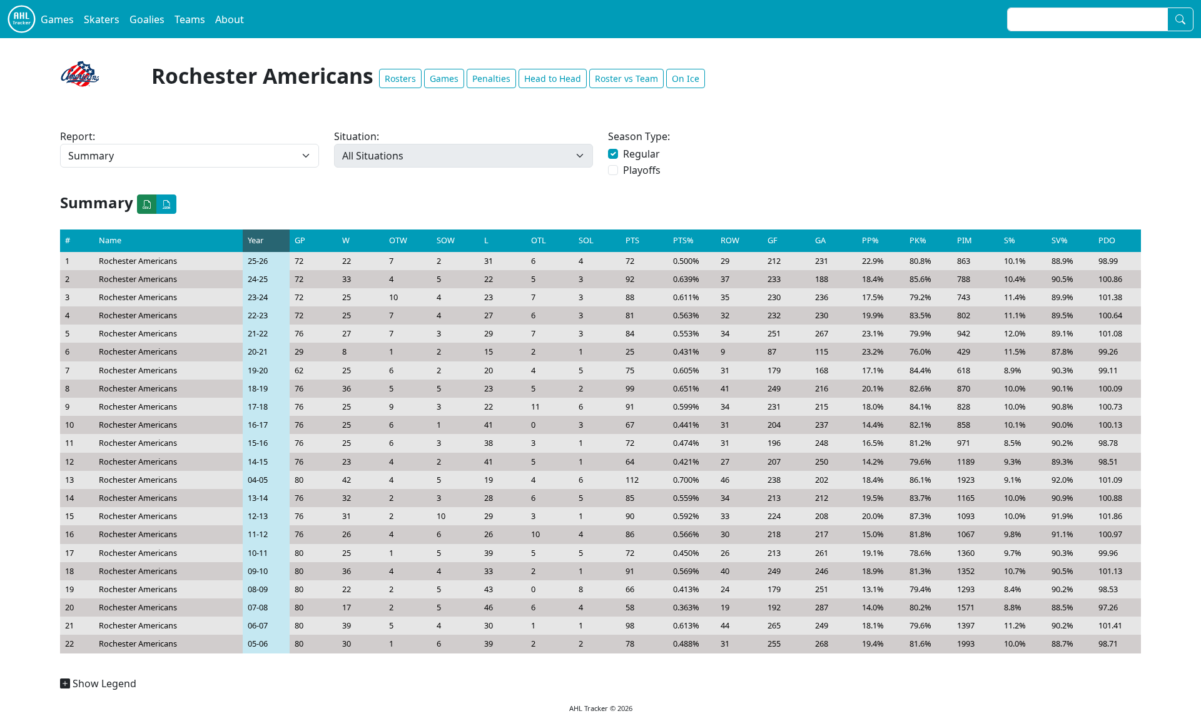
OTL (538, 240)
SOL (586, 240)
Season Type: (639, 136)
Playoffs (642, 170)
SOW (446, 240)
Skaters (101, 19)
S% (1009, 240)
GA (820, 240)
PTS (632, 240)
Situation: (356, 136)
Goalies (147, 19)
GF (773, 240)
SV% (1060, 240)
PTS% (683, 240)
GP (300, 240)
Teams (190, 19)
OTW (398, 240)
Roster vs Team (626, 78)
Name (110, 240)
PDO (1106, 240)
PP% (870, 240)
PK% (918, 240)
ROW (730, 240)
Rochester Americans (138, 260)
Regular (641, 154)
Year (255, 240)
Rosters (400, 78)
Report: (77, 136)
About (229, 19)
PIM (964, 240)
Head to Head (552, 78)
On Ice (685, 78)
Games (57, 19)
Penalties (491, 78)
